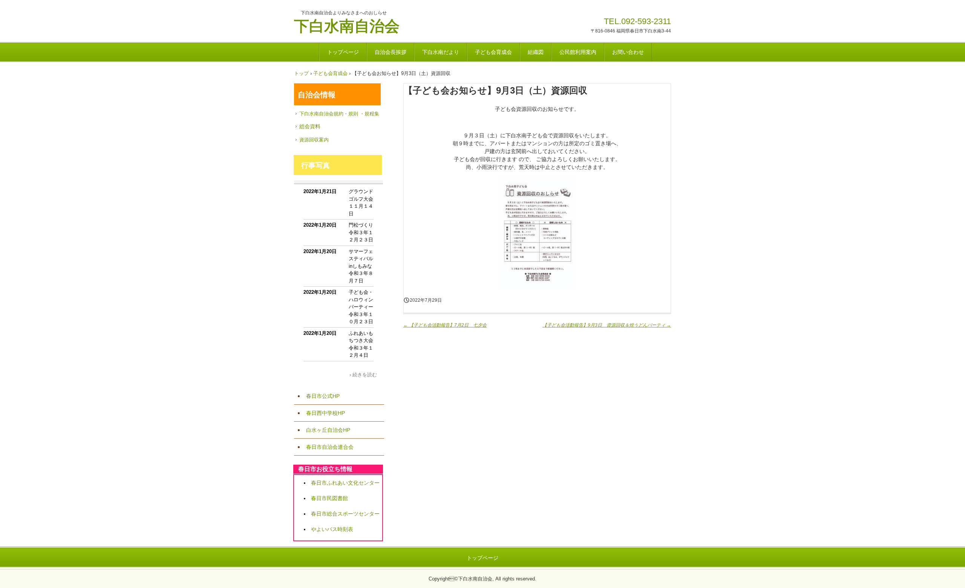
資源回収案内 (314, 140)
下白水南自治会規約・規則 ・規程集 (339, 114)
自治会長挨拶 (390, 52)
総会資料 (309, 126)
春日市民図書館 (329, 498)
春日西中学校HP (325, 413)
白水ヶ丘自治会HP (328, 430)
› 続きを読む (363, 375)
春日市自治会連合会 (330, 447)
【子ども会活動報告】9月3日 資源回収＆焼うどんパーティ (606, 325)
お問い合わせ (628, 52)
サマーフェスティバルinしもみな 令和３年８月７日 (363, 266)
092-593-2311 (646, 21)
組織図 (536, 52)
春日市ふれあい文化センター (345, 483)
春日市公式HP (323, 396)
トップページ (343, 52)
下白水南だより (440, 52)
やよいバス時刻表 (332, 529)
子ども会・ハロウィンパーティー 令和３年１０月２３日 (363, 306)
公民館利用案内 (577, 52)
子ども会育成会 (493, 52)
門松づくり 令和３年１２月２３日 (363, 232)
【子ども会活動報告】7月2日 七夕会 (445, 325)
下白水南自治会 (347, 25)
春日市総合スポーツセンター (345, 514)
